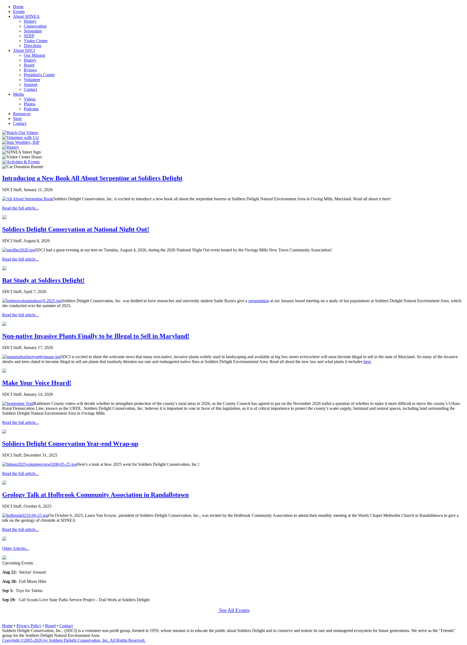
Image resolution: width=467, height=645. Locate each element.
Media (18, 94)
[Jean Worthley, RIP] (20, 142)
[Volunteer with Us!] (20, 137)
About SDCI (24, 50)
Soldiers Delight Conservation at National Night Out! (75, 229)
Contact (30, 89)
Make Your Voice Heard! (36, 382)
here (367, 361)
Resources (22, 113)
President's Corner (39, 74)
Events (19, 11)
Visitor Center (36, 40)
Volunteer (32, 79)
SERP (29, 36)
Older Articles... (15, 548)
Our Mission (34, 55)
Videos (30, 99)
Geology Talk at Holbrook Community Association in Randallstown (95, 494)
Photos (29, 104)
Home (18, 6)
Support (30, 84)
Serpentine (33, 31)
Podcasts (31, 109)
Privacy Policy (28, 625)
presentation (258, 300)
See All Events (233, 610)
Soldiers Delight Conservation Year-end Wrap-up (70, 443)
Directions (32, 45)
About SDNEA (26, 16)
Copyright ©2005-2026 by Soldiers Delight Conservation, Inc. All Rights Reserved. (73, 640)
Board (29, 65)
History (30, 21)
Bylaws (30, 70)
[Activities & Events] (21, 161)
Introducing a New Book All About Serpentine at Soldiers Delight (92, 178)
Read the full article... (20, 208)
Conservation (35, 26)
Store (17, 118)
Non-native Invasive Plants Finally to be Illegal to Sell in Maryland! (95, 336)
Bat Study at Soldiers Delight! (43, 280)
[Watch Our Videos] (20, 132)
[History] (10, 147)
